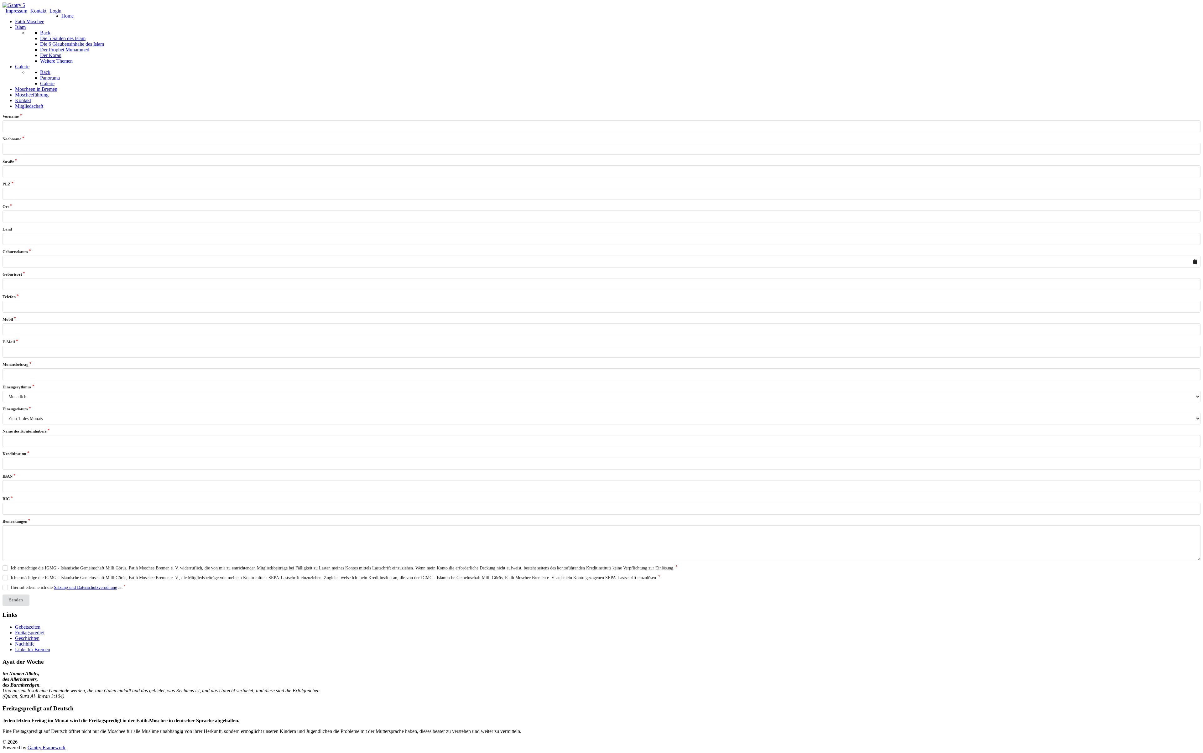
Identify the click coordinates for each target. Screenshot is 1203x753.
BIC (6, 498)
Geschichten (27, 638)
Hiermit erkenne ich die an (66, 587)
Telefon (9, 296)
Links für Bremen (32, 649)
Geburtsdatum (15, 251)
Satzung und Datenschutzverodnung (85, 587)
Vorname (11, 116)
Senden (16, 600)
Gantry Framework (46, 747)
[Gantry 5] (14, 5)
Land (7, 229)
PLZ (7, 184)
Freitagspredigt (29, 632)
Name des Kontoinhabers (25, 431)
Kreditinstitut (14, 453)
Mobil (8, 319)
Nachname (12, 139)
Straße (8, 161)
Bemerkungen (15, 521)
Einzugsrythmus (17, 387)
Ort (6, 206)
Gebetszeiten (27, 627)
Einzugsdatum (15, 409)
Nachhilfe (24, 644)
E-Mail (9, 342)
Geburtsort (12, 274)
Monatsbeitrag (16, 364)
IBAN (8, 476)
